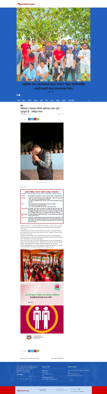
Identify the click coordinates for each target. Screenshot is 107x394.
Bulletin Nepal (51, 91)
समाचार (25, 103)
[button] (88, 100)
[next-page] (19, 95)
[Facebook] (29, 119)
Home (21, 103)
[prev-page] (17, 95)
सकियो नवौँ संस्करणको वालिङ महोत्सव (57, 358)
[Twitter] (32, 119)
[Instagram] (21, 379)
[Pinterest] (35, 119)
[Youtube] (27, 379)
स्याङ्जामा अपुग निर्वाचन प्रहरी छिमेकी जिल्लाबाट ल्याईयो (29, 358)
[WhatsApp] (38, 119)
